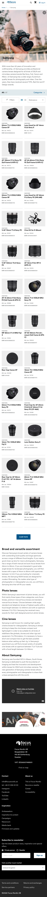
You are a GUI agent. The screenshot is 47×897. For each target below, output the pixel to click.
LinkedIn (5, 799)
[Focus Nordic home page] (11, 2)
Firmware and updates (10, 829)
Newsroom (6, 822)
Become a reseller (32, 785)
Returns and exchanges (33, 883)
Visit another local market (12, 863)
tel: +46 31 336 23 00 (10, 785)
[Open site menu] (4, 2)
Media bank (6, 825)
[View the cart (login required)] (35, 2)
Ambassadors (7, 811)
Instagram (6, 789)
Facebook (6, 792)
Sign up (40, 855)
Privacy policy (29, 887)
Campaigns (6, 818)
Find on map (23, 768)
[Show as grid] (22, 100)
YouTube (5, 796)
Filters (12, 100)
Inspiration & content (10, 815)
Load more (23, 537)
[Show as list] (25, 100)
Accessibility (30, 792)
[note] (44, 12)
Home (3, 7)
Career (28, 789)
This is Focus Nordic (33, 782)
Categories (38, 92)
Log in (43, 3)
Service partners (8, 887)
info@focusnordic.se (10, 782)
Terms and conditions (10, 883)
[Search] (31, 2)
